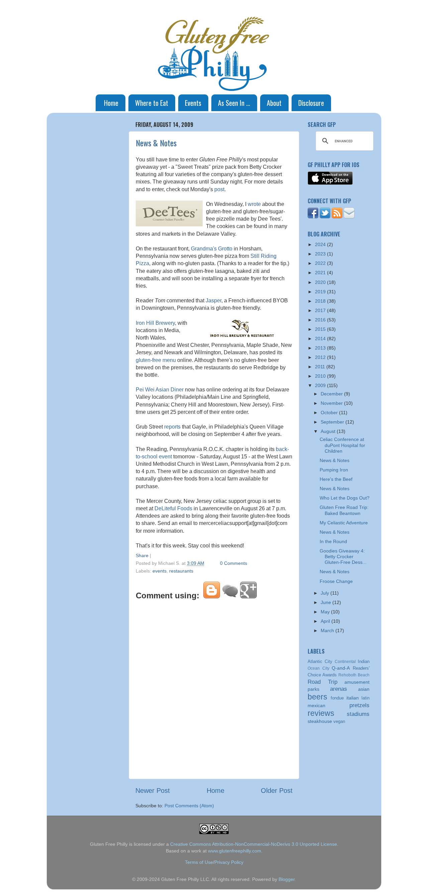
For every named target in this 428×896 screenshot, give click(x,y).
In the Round (333, 541)
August (329, 431)
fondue (337, 697)
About (274, 103)
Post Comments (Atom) (189, 805)
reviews (321, 713)
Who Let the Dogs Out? (344, 498)
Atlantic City (320, 661)
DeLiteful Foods (173, 508)
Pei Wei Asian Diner (160, 389)
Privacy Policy (228, 862)
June (326, 602)
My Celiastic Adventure (344, 522)
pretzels (359, 705)
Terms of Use (199, 862)
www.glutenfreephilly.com (234, 850)
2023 (321, 253)
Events (193, 103)
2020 (321, 282)
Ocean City (318, 668)
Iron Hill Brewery (155, 323)
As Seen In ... (234, 103)
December (332, 393)
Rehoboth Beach (353, 675)
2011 (320, 366)
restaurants (181, 571)
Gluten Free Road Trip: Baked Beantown (344, 510)
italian (352, 697)
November (332, 403)
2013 (321, 348)
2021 (321, 272)
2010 (321, 376)
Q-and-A (341, 668)
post (219, 189)
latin (365, 697)
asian (363, 689)
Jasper (213, 300)
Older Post (277, 790)
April (326, 621)
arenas (338, 688)
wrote (254, 204)
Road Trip (322, 681)
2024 (321, 244)
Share (142, 555)
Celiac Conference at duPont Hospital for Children (342, 445)
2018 (321, 301)
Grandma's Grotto (211, 248)
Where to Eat (151, 103)
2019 (321, 291)
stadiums (358, 714)
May (326, 611)
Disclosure (311, 103)
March (328, 630)
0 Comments (233, 563)
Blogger (287, 879)
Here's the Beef (336, 479)
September (333, 422)
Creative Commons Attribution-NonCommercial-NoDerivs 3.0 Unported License (253, 844)
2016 (321, 319)
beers (317, 696)
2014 (321, 338)
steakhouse (320, 721)
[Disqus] (214, 688)
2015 (321, 329)
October (330, 412)
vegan (339, 721)
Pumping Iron (334, 469)
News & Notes (156, 143)
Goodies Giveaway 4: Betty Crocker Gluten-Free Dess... (343, 556)
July (325, 593)
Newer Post (152, 790)
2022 (321, 263)
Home (111, 103)
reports (172, 427)
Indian (363, 661)
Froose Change (336, 581)
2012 (321, 357)
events (159, 571)
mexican (316, 705)
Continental (345, 662)
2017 (321, 310)
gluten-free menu (156, 360)
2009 (321, 385)
